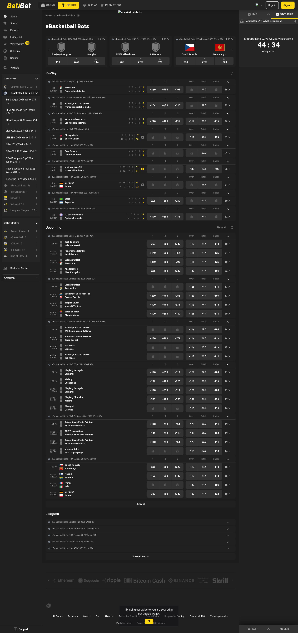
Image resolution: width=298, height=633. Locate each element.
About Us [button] (109, 616)
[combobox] (259, 5)
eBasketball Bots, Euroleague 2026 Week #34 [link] (73, 208)
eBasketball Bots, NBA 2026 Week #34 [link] (70, 129)
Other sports (11, 223)
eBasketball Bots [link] (66, 15)
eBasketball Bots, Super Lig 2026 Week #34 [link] (72, 81)
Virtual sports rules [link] (219, 616)
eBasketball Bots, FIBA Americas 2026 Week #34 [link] (75, 193)
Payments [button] (73, 616)
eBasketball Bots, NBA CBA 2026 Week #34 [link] (72, 364)
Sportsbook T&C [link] (197, 616)
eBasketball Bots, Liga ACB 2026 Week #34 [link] (72, 145)
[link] (19, 5)
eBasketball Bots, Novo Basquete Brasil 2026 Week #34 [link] (78, 97)
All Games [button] (58, 616)
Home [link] (49, 15)
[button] (48, 5)
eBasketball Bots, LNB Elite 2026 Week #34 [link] (72, 161)
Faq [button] (97, 616)
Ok (149, 621)
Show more (138, 556)
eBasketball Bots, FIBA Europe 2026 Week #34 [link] (74, 177)
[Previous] (49, 50)
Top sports (10, 79)
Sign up (288, 5)
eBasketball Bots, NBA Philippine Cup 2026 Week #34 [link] (77, 113)
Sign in (272, 5)
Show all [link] (221, 227)
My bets (285, 628)
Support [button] (86, 616)
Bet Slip (252, 628)
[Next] (232, 50)
